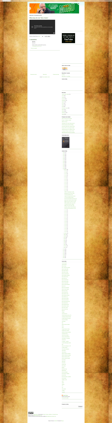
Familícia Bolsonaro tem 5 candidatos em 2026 (68, 129)
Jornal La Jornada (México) (65, 336)
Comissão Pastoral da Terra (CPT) (66, 315)
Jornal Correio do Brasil (65, 335)
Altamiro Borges (65, 395)
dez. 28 (66, 175)
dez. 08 (66, 221)
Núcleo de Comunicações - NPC (66, 345)
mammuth (55, 420)
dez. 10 (66, 218)
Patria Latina (63, 361)
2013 (63, 250)
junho (64, 240)
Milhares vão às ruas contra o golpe (69, 205)
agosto (65, 237)
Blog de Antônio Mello (65, 269)
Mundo (63, 109)
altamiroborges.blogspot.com (38, 415)
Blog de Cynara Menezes (65, 273)
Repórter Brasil (64, 370)
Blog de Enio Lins (64, 278)
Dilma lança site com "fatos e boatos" (69, 193)
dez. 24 (66, 180)
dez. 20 (66, 186)
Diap (62, 322)
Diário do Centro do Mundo (66, 324)
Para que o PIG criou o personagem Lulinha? (68, 127)
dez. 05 (66, 225)
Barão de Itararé (64, 265)
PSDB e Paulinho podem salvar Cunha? (69, 202)
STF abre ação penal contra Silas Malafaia (67, 124)
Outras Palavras (64, 352)
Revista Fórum (64, 375)
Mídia (62, 104)
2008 (63, 257)
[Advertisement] (44, 62)
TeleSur (63, 382)
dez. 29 (66, 173)
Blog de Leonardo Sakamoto (66, 284)
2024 (63, 155)
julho (64, 238)
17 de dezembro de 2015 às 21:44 (36, 46)
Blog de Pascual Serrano (65, 299)
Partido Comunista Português (66, 358)
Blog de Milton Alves (65, 296)
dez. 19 (66, 187)
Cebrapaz (63, 312)
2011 (63, 253)
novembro (65, 233)
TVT (62, 385)
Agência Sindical (64, 264)
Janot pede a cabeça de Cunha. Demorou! (70, 206)
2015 (63, 168)
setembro (65, 235)
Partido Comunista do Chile (65, 356)
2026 (63, 152)
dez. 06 (66, 224)
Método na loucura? (64, 121)
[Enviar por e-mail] (45, 36)
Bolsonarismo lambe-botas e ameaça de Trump (68, 126)
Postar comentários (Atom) (46, 76)
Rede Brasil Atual (64, 368)
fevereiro (65, 245)
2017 (63, 165)
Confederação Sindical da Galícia (66, 316)
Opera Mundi (64, 350)
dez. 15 (66, 211)
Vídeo (63, 114)
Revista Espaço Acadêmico (65, 373)
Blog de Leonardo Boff (65, 282)
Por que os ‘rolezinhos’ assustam (66, 120)
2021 (63, 159)
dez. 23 (66, 182)
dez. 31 (66, 170)
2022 (63, 158)
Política (63, 111)
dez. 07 (66, 222)
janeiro (65, 247)
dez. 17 (66, 190)
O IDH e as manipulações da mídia (69, 191)
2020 (63, 161)
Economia (63, 98)
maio (64, 241)
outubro (65, 234)
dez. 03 (66, 228)
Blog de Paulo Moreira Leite (66, 301)
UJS (62, 387)
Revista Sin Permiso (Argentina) (66, 376)
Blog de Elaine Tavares (65, 276)
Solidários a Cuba (64, 379)
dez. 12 (66, 215)
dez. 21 (66, 184)
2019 (63, 162)
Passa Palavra (64, 359)
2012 (63, 251)
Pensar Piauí (63, 362)
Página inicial (45, 74)
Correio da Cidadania (65, 319)
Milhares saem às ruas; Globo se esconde (70, 201)
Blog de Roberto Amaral (65, 305)
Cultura (63, 97)
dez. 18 (66, 189)
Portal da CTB (64, 364)
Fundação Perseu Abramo (65, 330)
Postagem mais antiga (56, 74)
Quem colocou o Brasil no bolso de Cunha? (70, 200)
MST (62, 344)
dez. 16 (66, 209)
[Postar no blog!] (46, 36)
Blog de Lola (63, 285)
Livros (63, 103)
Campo (63, 95)
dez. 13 (66, 214)
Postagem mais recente (33, 74)
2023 (63, 156)
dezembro (65, 169)
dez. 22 (66, 183)
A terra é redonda (64, 262)
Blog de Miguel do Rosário (65, 295)
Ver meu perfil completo (65, 397)
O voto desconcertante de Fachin (68, 197)
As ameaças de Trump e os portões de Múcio (68, 130)
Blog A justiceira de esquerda (66, 267)
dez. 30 (66, 172)
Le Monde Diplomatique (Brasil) (66, 342)
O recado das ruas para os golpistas (69, 204)
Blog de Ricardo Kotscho (65, 304)
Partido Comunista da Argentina (66, 355)
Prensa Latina (64, 365)
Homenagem (63, 100)
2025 (63, 154)
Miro (62, 106)
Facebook (63, 74)
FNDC (63, 327)
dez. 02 (66, 229)
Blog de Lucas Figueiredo (65, 287)
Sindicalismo (63, 112)
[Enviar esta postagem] (42, 36)
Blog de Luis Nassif (64, 290)
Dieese (63, 325)
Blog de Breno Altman (65, 272)
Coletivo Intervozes (64, 313)
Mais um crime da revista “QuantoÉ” (67, 118)
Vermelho (63, 390)
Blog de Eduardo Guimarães (66, 275)
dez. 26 (66, 177)
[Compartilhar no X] (47, 36)
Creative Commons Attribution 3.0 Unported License (50, 414)
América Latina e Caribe (65, 94)
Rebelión (63, 367)
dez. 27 (66, 176)
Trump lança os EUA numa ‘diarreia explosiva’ (68, 123)
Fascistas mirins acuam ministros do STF (70, 208)
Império (63, 101)
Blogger (62, 420)
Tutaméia (63, 384)
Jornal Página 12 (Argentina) (66, 338)
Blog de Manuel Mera (65, 292)
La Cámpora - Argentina (65, 341)
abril (64, 242)
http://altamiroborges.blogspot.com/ (51, 416)
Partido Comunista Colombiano (66, 353)
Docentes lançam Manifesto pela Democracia (70, 198)
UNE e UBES (64, 388)
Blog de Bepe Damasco (65, 270)
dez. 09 (66, 219)
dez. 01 (66, 231)
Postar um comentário (34, 48)
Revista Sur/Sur (64, 378)
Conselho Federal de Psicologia (66, 318)
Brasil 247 (63, 310)
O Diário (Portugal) (64, 347)
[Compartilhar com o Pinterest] (49, 36)
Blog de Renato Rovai (65, 302)
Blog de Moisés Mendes (65, 298)
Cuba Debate (63, 321)
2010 (63, 254)
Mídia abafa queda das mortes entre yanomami (68, 132)
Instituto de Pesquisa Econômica (66, 332)
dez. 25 (66, 179)
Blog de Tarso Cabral (65, 307)
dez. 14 (66, 212)
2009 (63, 256)
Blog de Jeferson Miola (65, 281)
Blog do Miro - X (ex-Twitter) (66, 76)
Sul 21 (63, 381)
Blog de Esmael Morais (65, 279)
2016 (63, 166)
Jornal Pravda (64, 339)
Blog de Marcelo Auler (65, 293)
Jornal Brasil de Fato (65, 333)
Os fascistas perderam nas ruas (68, 194)
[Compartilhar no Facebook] (48, 36)
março (65, 244)
